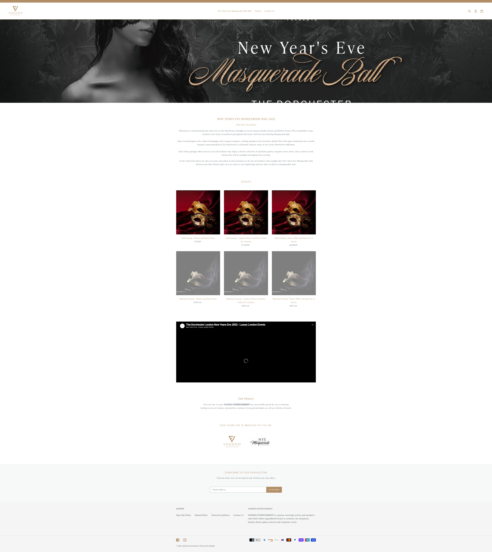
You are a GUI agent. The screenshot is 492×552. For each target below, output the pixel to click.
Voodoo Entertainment (190, 546)
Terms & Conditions (220, 515)
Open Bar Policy (183, 515)
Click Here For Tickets (246, 124)
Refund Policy (201, 515)
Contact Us (238, 515)
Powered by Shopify (207, 546)
